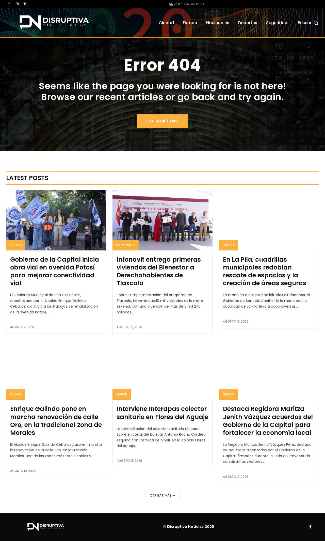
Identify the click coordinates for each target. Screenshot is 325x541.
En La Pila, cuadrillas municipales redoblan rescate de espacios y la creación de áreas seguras (264, 271)
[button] (308, 23)
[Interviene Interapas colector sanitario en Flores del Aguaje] (162, 370)
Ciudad (15, 245)
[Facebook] (9, 4)
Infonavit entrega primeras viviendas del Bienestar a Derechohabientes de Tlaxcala (159, 271)
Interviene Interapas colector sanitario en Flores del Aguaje (162, 413)
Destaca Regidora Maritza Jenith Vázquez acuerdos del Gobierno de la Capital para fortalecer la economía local (268, 421)
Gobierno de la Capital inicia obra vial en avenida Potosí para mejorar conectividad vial (54, 271)
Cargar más (161, 495)
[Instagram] (17, 4)
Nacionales (125, 245)
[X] (25, 4)
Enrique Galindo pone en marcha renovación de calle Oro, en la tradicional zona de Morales (56, 421)
